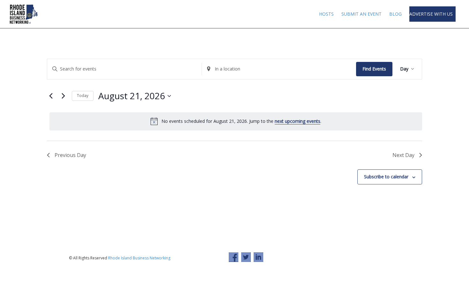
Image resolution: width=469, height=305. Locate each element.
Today (82, 95)
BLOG (395, 14)
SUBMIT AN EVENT (361, 14)
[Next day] (63, 96)
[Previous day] (51, 96)
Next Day (403, 155)
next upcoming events (297, 121)
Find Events (374, 69)
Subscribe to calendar (386, 177)
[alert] (235, 121)
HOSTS (326, 14)
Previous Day (70, 155)
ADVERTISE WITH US (431, 14)
